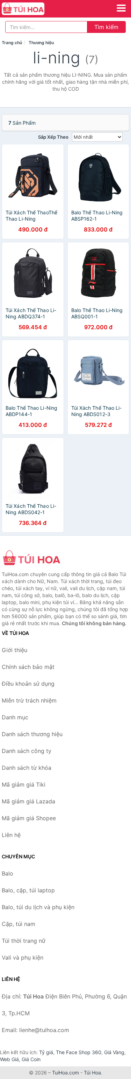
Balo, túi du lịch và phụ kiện (38, 907)
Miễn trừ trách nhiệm (29, 700)
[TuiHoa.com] (31, 9)
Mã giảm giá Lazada (28, 801)
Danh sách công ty (26, 750)
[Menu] (121, 8)
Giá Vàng (114, 1052)
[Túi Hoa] (37, 558)
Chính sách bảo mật (28, 666)
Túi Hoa (92, 1072)
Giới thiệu (14, 649)
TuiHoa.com (65, 1072)
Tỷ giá (46, 1052)
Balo (7, 873)
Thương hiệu (41, 42)
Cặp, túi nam (18, 923)
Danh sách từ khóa (26, 767)
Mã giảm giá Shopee (29, 818)
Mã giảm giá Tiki (23, 784)
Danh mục (15, 717)
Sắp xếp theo (53, 137)
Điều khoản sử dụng (28, 683)
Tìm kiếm (106, 26)
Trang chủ (12, 42)
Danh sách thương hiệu (32, 734)
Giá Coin (31, 1059)
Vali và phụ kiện (22, 957)
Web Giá (9, 1059)
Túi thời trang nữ (23, 940)
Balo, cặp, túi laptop (28, 890)
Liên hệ (11, 834)
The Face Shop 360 (78, 1052)
